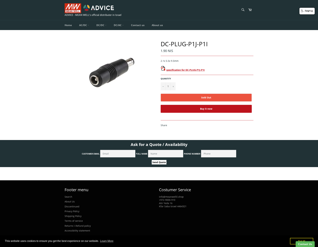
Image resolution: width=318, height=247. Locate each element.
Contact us (137, 25)
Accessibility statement (77, 230)
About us (157, 25)
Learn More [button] (106, 241)
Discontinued (72, 206)
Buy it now (206, 108)
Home (68, 25)
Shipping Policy (73, 216)
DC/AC (118, 25)
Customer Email (91, 153)
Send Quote (159, 162)
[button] (307, 11)
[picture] (163, 69)
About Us (70, 201)
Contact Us (305, 244)
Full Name (141, 153)
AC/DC (83, 25)
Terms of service (74, 220)
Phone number (192, 153)
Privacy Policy (72, 211)
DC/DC (100, 25)
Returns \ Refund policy (78, 225)
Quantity (166, 78)
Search (68, 196)
